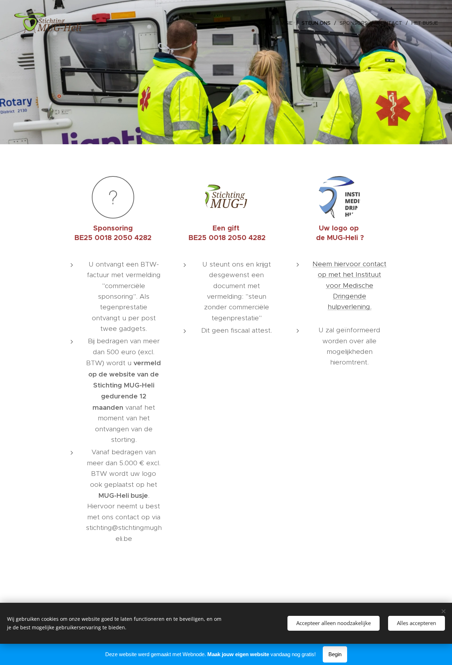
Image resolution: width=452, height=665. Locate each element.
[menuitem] (244, 23)
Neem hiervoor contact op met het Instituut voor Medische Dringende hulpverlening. (349, 285)
